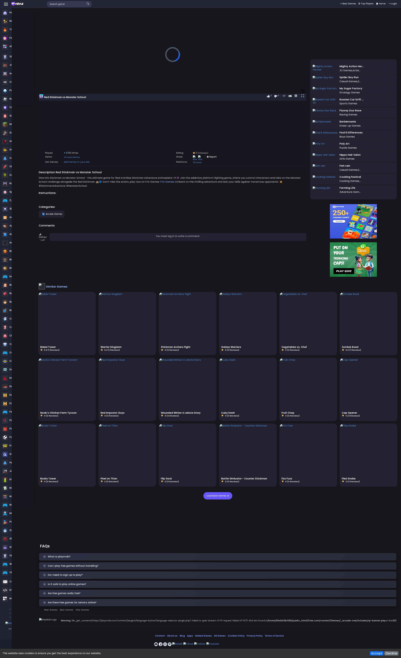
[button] (303, 96)
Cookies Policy (236, 635)
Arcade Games (72, 157)
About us (172, 635)
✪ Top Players (365, 3)
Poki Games (82, 609)
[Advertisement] (24, 58)
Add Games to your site (77, 162)
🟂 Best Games (348, 3)
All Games (220, 635)
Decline (391, 653)
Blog (182, 635)
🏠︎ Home (381, 3)
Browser (197, 162)
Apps (190, 635)
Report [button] (213, 156)
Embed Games (203, 635)
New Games (50, 609)
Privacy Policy (255, 635)
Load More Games (216, 495)
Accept (376, 653)
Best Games (66, 609)
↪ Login (393, 3)
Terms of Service (274, 635)
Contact (160, 635)
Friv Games (167, 182)
